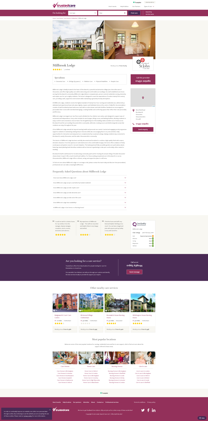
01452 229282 (143, 81)
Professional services (112, 402)
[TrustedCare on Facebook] (148, 410)
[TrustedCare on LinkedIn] (153, 410)
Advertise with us (150, 2)
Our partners (77, 402)
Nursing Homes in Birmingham (117, 371)
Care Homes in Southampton (65, 376)
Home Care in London (91, 373)
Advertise (86, 402)
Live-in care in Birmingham (143, 373)
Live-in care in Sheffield (143, 382)
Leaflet (153, 106)
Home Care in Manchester (91, 382)
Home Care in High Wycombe (91, 380)
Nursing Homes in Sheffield (117, 373)
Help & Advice (124, 6)
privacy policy (28, 416)
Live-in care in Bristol (143, 378)
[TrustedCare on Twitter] (143, 410)
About (93, 402)
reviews (67, 69)
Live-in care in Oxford (143, 376)
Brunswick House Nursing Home (115, 316)
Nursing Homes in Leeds (117, 376)
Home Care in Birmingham (91, 376)
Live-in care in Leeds (143, 380)
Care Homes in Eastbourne (65, 380)
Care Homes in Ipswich (65, 378)
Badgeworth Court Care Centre (63, 316)
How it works (112, 6)
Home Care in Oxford (91, 371)
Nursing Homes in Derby (117, 378)
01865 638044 (134, 265)
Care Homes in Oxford (65, 382)
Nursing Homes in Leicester (117, 380)
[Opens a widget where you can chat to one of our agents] (201, 418)
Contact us (100, 402)
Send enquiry (143, 129)
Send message (134, 272)
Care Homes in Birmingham (65, 371)
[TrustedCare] (64, 5)
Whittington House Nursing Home (142, 316)
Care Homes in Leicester (65, 373)
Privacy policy (151, 402)
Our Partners (136, 6)
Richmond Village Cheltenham (87, 316)
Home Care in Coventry (91, 378)
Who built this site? (116, 414)
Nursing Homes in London (117, 382)
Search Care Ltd (104, 414)
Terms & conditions (139, 402)
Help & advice (67, 402)
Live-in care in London (143, 371)
